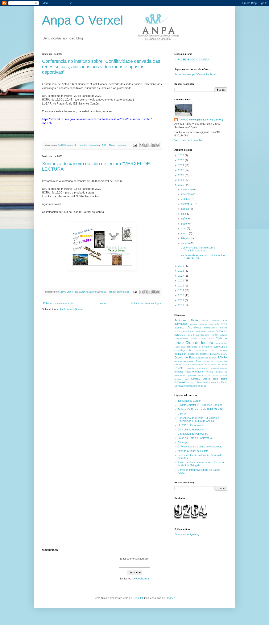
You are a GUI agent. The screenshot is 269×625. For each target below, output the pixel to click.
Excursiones (202, 358)
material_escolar (219, 368)
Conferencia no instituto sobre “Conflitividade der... (198, 249)
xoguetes (215, 382)
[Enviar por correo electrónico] (141, 145)
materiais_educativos (197, 368)
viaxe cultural (195, 382)
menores (178, 371)
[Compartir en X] (149, 145)
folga (198, 361)
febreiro (186, 238)
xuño (184, 218)
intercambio (197, 364)
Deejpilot (138, 598)
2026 (181, 155)
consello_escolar (183, 350)
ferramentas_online (183, 361)
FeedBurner (142, 578)
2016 (181, 280)
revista (177, 379)
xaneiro (185, 243)
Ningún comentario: (119, 145)
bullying (223, 335)
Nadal (188, 371)
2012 (181, 300)
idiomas (178, 364)
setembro (187, 204)
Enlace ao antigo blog (186, 534)
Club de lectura (199, 342)
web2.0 (206, 382)
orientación (198, 371)
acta (225, 320)
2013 (181, 295)
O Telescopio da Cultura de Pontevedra (200, 446)
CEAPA (202, 338)
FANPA (222, 357)
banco (211, 331)
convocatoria (201, 350)
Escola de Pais (184, 357)
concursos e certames (199, 346)
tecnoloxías (180, 382)
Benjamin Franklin (209, 335)
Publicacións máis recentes (58, 303)
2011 (181, 305)
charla (211, 338)
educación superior (198, 354)
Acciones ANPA (186, 320)
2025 (181, 160)
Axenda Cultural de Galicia (193, 451)
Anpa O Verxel (82, 20)
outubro (186, 199)
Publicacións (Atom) (71, 309)
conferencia (220, 346)
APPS (224, 324)
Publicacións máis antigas (146, 303)
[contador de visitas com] (190, 519)
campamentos (181, 338)
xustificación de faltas (195, 385)
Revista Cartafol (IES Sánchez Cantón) (200, 405)
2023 (181, 170)
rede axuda (220, 375)
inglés (187, 364)
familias (213, 357)
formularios (221, 361)
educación (180, 353)
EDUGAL (215, 354)
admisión (194, 324)
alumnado (214, 324)
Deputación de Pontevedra (193, 433)
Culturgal (183, 442)
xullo (184, 213)
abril (184, 228)
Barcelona (187, 335)
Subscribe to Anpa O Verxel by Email (195, 74)
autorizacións (210, 328)
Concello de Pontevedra (191, 429)
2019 (181, 265)
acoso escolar (210, 320)
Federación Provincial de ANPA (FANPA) (200, 409)
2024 (181, 165)
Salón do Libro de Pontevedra (195, 438)
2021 (181, 180)
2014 (181, 290)
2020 (181, 184)
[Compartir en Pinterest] (157, 145)
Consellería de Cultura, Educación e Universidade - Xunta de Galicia (198, 419)
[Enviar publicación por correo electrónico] (134, 145)
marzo (185, 233)
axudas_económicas (184, 331)
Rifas (186, 379)
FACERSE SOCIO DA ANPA (193, 59)
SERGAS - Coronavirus (191, 425)
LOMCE (178, 368)
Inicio (103, 303)
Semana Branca (200, 379)
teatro (224, 379)
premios (192, 375)
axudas (223, 328)
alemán (203, 324)
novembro (187, 194)
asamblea (179, 327)
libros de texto (219, 364)
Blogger (170, 598)
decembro (187, 189)
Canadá (194, 338)
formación (209, 361)
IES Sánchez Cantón (189, 400)
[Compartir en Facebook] (153, 145)
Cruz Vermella (219, 350)
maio (184, 223)
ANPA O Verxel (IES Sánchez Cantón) (201, 119)
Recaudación (204, 375)
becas (196, 335)
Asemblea (194, 327)
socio (215, 379)
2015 (181, 285)
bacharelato (201, 331)
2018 (181, 270)
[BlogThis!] (145, 145)
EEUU (224, 354)
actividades (180, 323)
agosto (185, 208)
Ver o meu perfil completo (188, 140)
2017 (181, 275)
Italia (207, 364)
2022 (181, 175)
